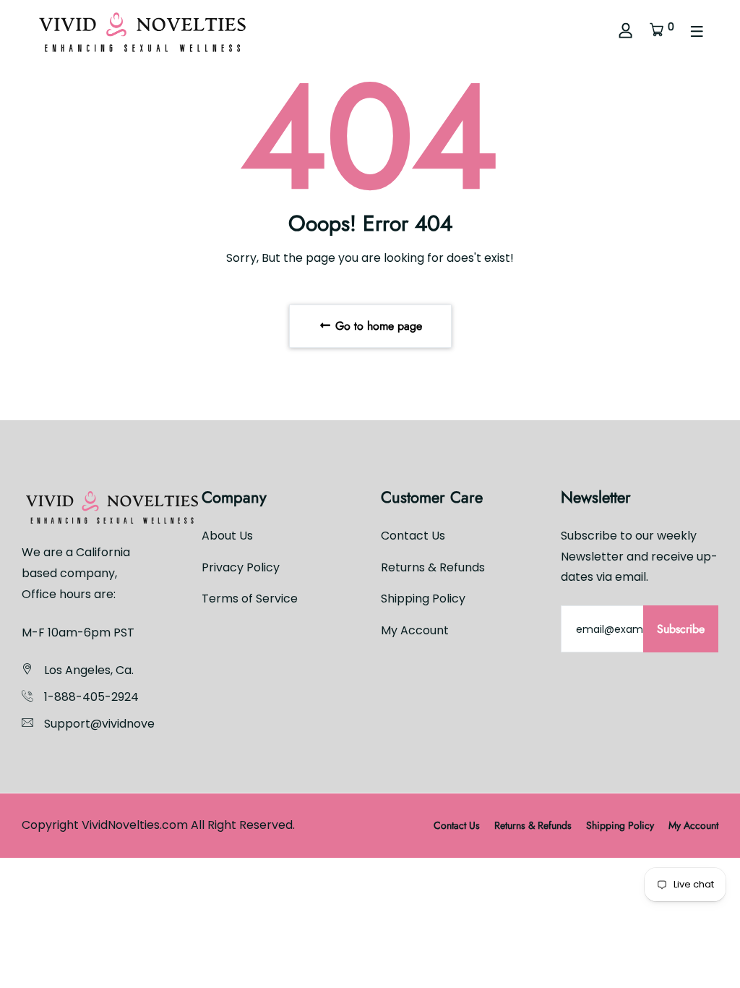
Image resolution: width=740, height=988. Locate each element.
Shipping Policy (423, 598)
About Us (227, 535)
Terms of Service (250, 598)
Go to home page (377, 326)
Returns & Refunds (433, 567)
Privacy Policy (241, 567)
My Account (415, 630)
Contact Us (413, 535)
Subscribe (681, 629)
